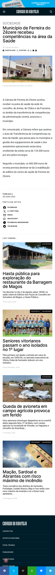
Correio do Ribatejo (27, 11)
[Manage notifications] (6, 560)
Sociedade (11, 23)
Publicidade (8, 552)
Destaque (35, 442)
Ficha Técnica (9, 545)
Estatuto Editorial (11, 538)
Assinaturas (8, 559)
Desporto (35, 311)
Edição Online (9, 566)
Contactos (8, 531)
